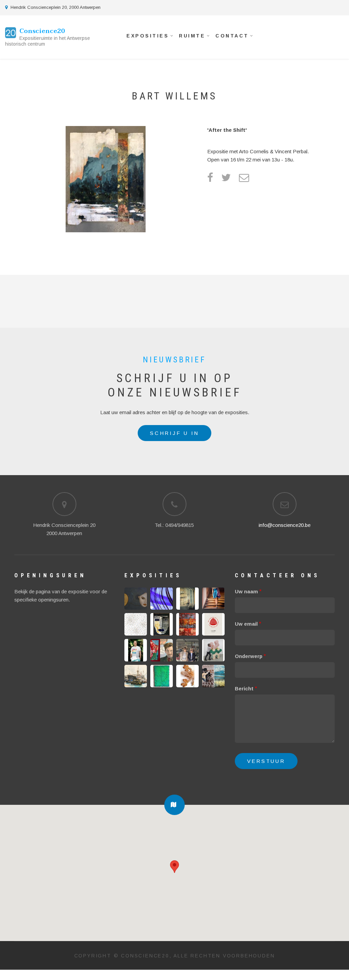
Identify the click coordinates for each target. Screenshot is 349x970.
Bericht (244, 688)
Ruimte (189, 37)
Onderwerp (248, 656)
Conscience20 (42, 31)
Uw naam (246, 591)
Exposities (145, 37)
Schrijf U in (174, 433)
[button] (174, 805)
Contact (229, 37)
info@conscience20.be (284, 525)
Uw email (246, 624)
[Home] (10, 32)
